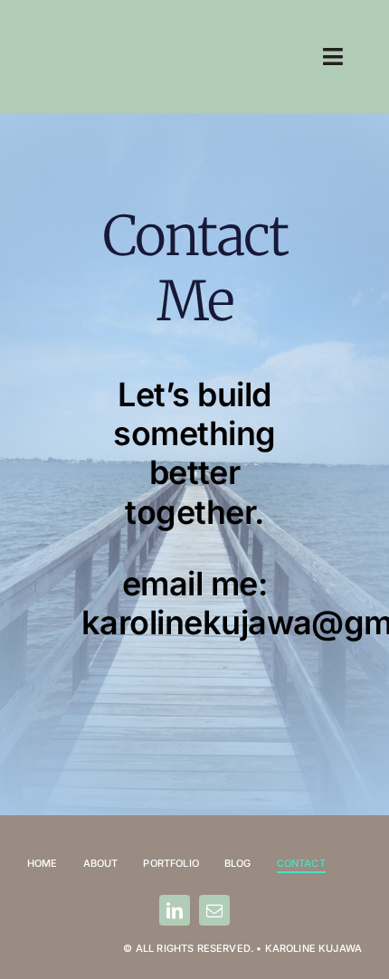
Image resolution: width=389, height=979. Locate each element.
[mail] (214, 910)
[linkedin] (174, 910)
